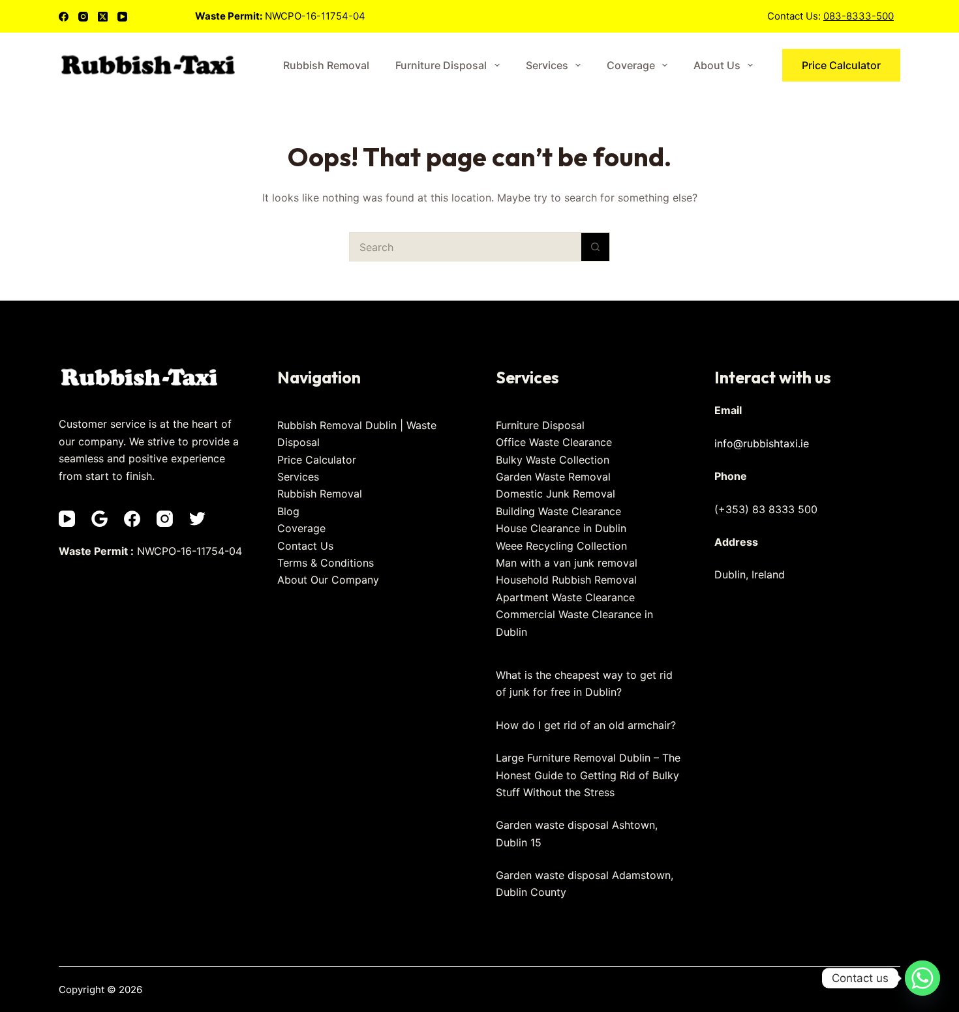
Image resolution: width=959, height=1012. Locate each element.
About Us (716, 65)
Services (547, 65)
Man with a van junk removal (566, 562)
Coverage (631, 65)
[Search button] (595, 247)
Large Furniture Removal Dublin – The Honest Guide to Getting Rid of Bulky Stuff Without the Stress (588, 775)
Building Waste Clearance (558, 511)
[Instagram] (83, 17)
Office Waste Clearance (554, 442)
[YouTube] (122, 17)
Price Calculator (841, 65)
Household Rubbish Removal (566, 579)
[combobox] (465, 246)
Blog (288, 511)
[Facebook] (63, 17)
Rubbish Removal (326, 65)
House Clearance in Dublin (561, 528)
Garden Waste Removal (553, 476)
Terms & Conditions (325, 562)
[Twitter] (197, 519)
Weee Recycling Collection (561, 545)
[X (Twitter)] (103, 17)
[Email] (99, 519)
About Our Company (328, 579)
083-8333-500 (858, 16)
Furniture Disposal (441, 65)
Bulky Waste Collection (552, 459)
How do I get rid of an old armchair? (586, 725)
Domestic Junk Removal (555, 493)
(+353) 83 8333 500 (765, 509)
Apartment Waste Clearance (565, 597)
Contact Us (305, 545)
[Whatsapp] (922, 978)
